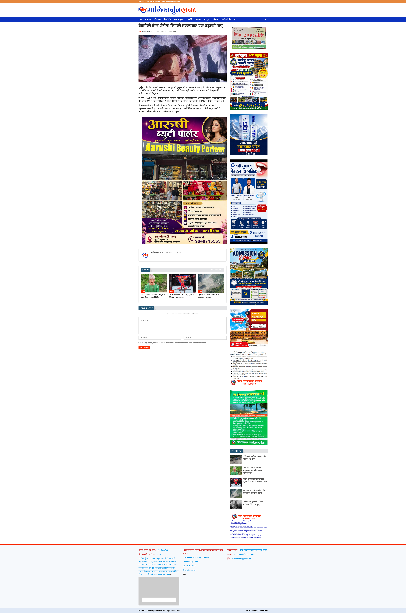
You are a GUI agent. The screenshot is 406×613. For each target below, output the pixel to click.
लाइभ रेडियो (156, 1)
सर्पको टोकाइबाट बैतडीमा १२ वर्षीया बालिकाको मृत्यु (253, 503)
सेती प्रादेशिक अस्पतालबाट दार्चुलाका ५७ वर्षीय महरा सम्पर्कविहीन (253, 470)
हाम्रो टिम (149, 1)
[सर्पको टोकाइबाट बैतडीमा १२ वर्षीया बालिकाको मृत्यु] (236, 504)
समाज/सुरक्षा (178, 19)
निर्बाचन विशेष (226, 19)
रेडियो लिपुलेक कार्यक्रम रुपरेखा (171, 1)
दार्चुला (143, 291)
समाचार (148, 19)
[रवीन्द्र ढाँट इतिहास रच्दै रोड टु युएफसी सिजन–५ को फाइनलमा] (182, 283)
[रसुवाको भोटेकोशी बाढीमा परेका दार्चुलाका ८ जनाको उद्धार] (211, 283)
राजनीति (190, 19)
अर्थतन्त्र (198, 19)
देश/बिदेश (167, 19)
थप (235, 19)
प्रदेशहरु (157, 19)
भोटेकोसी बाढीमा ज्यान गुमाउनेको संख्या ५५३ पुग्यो (255, 458)
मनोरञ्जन (215, 19)
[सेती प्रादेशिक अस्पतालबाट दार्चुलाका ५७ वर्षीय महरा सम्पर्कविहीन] (154, 283)
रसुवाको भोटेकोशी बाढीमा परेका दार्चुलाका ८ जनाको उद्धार (254, 492)
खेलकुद (206, 19)
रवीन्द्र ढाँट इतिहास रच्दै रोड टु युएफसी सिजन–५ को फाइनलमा (255, 480)
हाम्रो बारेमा (142, 1)
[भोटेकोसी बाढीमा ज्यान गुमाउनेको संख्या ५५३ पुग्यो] (236, 459)
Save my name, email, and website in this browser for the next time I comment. (173, 342)
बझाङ (171, 291)
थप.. (184, 574)
